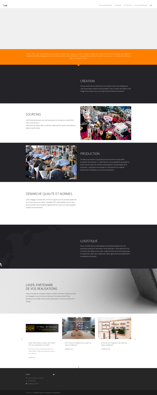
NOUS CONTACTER (141, 5)
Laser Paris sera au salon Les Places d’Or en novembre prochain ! (42, 344)
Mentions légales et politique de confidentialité (47, 392)
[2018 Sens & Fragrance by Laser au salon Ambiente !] (114, 328)
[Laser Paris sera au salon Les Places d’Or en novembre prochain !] (42, 328)
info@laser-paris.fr (33, 383)
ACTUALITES (128, 5)
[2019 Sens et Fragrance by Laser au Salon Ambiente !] (78, 328)
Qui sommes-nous (105, 5)
